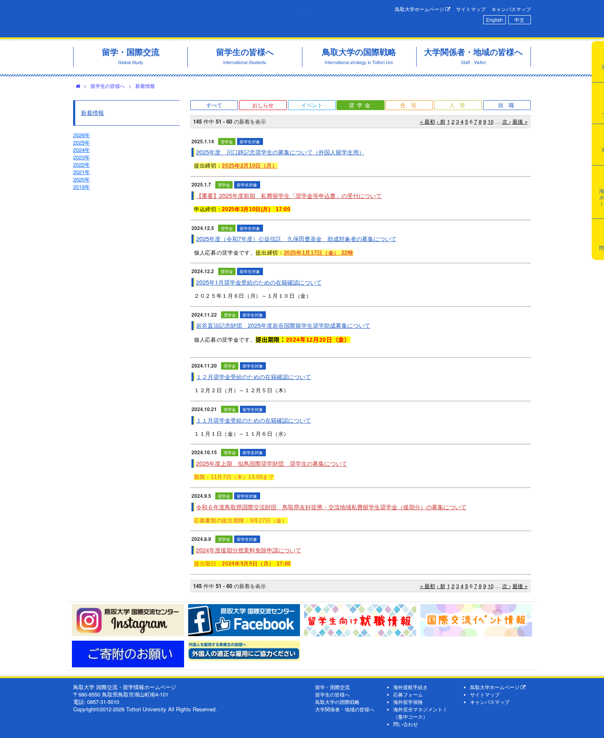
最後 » (520, 121)
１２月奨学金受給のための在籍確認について (253, 376)
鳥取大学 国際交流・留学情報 (188, 18)
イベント (312, 105)
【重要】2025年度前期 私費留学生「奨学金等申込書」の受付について (289, 195)
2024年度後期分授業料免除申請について (248, 550)
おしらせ (263, 105)
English (494, 19)
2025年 (81, 142)
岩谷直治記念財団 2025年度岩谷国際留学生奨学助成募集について (283, 325)
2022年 (81, 164)
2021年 (81, 172)
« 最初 (427, 121)
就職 (508, 105)
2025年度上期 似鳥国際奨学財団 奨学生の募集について (271, 463)
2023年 (81, 157)
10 (490, 121)
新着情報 (145, 85)
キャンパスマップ (511, 9)
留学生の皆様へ (107, 85)
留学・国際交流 (332, 687)
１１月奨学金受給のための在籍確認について (253, 420)
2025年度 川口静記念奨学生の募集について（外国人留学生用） (280, 152)
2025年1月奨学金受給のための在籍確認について (259, 282)
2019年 (81, 187)
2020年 (81, 179)
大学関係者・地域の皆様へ (344, 709)
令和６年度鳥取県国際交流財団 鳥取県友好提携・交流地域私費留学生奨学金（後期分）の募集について (331, 507)
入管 (459, 105)
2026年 (81, 135)
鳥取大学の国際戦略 (337, 702)
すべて (214, 105)
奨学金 (361, 105)
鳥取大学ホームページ (420, 9)
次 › (506, 121)
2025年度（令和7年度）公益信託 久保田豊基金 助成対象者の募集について (296, 239)
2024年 (81, 150)
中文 (519, 19)
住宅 (411, 105)
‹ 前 (441, 121)
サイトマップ (471, 9)
